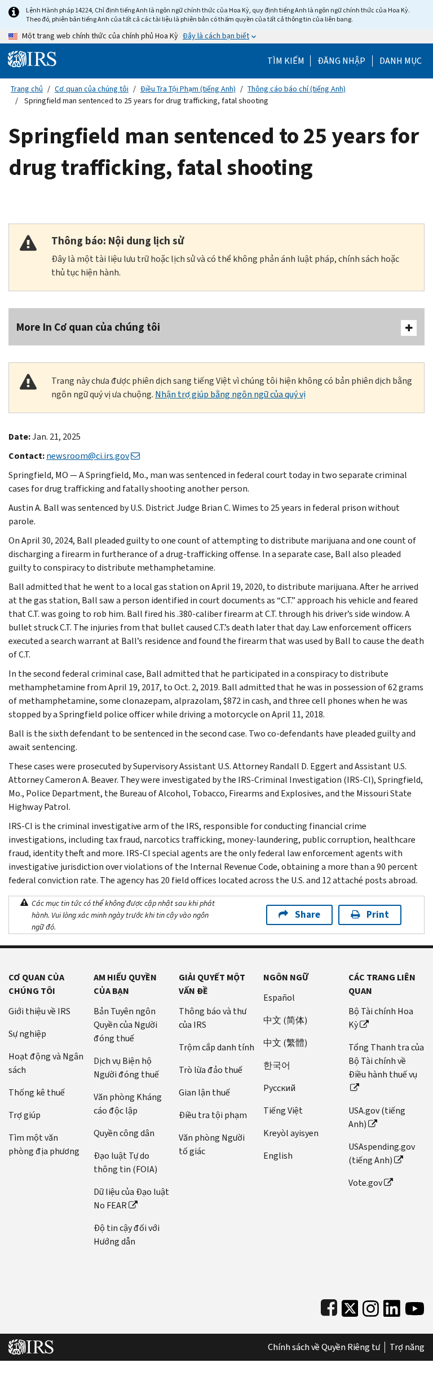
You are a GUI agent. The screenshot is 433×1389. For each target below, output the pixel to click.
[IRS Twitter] (350, 1305)
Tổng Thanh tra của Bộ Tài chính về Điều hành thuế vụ (386, 1060)
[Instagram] (371, 1305)
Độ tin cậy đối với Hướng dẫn (127, 1234)
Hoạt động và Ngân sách (45, 1063)
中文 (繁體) (285, 1043)
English (278, 1156)
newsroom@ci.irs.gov (87, 456)
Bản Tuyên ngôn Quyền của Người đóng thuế (125, 1024)
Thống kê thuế (36, 1092)
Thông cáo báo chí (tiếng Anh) (297, 89)
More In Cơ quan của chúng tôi (88, 327)
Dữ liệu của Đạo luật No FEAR (131, 1198)
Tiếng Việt (283, 1110)
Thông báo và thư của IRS (212, 1018)
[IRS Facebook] (329, 1305)
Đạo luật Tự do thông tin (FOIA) (125, 1162)
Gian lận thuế (204, 1092)
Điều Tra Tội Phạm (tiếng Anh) (188, 89)
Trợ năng (407, 1347)
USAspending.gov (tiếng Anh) (381, 1153)
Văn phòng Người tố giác (212, 1144)
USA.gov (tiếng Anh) (376, 1117)
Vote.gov (365, 1183)
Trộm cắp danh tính (216, 1047)
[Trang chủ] (32, 58)
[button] (341, 61)
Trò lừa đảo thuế (210, 1070)
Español (279, 998)
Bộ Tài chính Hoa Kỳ (380, 1018)
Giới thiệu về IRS (39, 1011)
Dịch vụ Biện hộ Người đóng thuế (126, 1067)
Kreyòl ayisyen (291, 1133)
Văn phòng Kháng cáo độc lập (128, 1103)
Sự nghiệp (27, 1034)
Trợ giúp (24, 1115)
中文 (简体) (285, 1020)
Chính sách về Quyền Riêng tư (324, 1347)
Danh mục (400, 61)
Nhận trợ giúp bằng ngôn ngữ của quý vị (230, 394)
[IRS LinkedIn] (391, 1305)
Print (377, 914)
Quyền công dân (124, 1133)
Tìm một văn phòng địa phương (43, 1144)
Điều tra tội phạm (213, 1115)
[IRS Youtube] (415, 1305)
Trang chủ (27, 89)
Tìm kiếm (285, 61)
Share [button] (307, 914)
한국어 (276, 1065)
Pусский (279, 1088)
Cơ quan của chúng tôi (92, 89)
